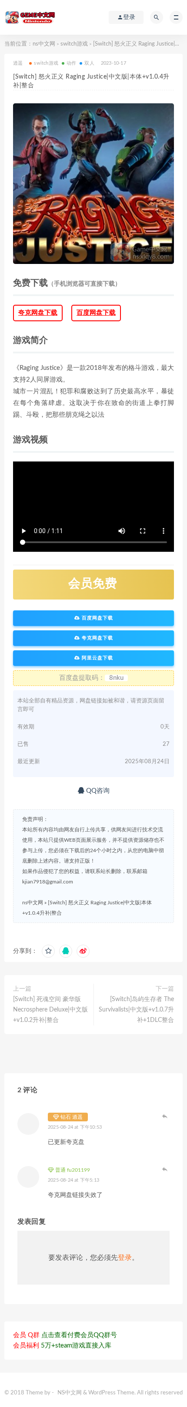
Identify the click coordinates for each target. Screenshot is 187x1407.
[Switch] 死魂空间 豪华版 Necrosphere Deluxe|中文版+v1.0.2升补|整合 (50, 1009)
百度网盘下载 (96, 313)
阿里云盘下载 (96, 658)
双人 (89, 63)
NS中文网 (69, 1393)
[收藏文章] (48, 951)
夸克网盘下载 (37, 313)
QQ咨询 (97, 791)
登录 (125, 1257)
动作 (71, 63)
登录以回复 (165, 1116)
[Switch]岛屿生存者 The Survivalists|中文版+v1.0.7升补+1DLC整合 (136, 1009)
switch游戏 (74, 44)
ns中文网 (44, 44)
